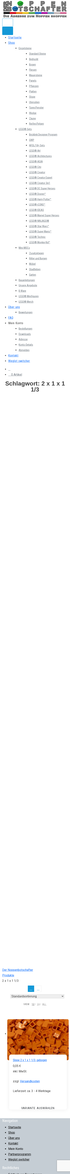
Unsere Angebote (28, 285)
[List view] (38, 989)
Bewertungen (25, 312)
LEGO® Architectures (40, 156)
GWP (31, 139)
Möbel (32, 263)
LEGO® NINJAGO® (39, 220)
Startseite (15, 37)
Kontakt (13, 355)
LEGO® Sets (25, 129)
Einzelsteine (25, 48)
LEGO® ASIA (36, 161)
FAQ (10, 317)
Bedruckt (33, 59)
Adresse (23, 339)
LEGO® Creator (37, 172)
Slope (32, 96)
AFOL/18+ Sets (37, 145)
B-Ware (22, 290)
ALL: (44, 1004)
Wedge (32, 113)
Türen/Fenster (36, 107)
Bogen (32, 64)
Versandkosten (30, 1081)
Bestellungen (25, 328)
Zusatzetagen (36, 253)
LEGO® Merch (26, 301)
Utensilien (34, 102)
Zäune (32, 118)
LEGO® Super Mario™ (40, 231)
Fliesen (33, 69)
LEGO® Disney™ (37, 193)
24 (38, 1004)
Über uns (14, 307)
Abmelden (24, 350)
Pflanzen (34, 86)
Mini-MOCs (24, 247)
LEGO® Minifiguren (29, 296)
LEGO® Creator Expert (40, 177)
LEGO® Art (35, 150)
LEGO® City (35, 166)
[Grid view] (31, 989)
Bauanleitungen (27, 280)
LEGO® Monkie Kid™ (39, 242)
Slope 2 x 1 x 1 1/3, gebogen (30, 1060)
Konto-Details (26, 344)
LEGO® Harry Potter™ (40, 199)
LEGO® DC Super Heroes (42, 188)
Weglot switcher (19, 361)
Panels (32, 80)
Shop (11, 43)
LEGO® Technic (37, 236)
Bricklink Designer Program (43, 134)
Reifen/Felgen (36, 123)
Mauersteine (35, 75)
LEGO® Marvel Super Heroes (44, 215)
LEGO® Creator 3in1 (39, 183)
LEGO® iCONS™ (37, 204)
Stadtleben (35, 269)
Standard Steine (37, 53)
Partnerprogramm (19, 1154)
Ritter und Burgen (38, 258)
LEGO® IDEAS (36, 209)
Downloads (25, 334)
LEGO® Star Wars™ (39, 226)
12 (33, 1004)
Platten (33, 91)
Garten (32, 274)
